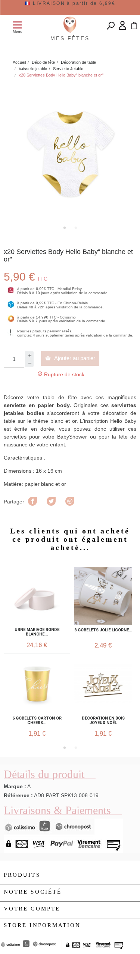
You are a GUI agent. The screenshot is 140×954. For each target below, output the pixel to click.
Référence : (18, 795)
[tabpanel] (70, 152)
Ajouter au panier (70, 358)
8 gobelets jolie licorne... (103, 630)
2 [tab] (76, 227)
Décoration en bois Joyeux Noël (103, 720)
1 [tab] (64, 227)
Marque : (15, 786)
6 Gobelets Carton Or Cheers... (37, 720)
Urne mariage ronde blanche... (37, 632)
